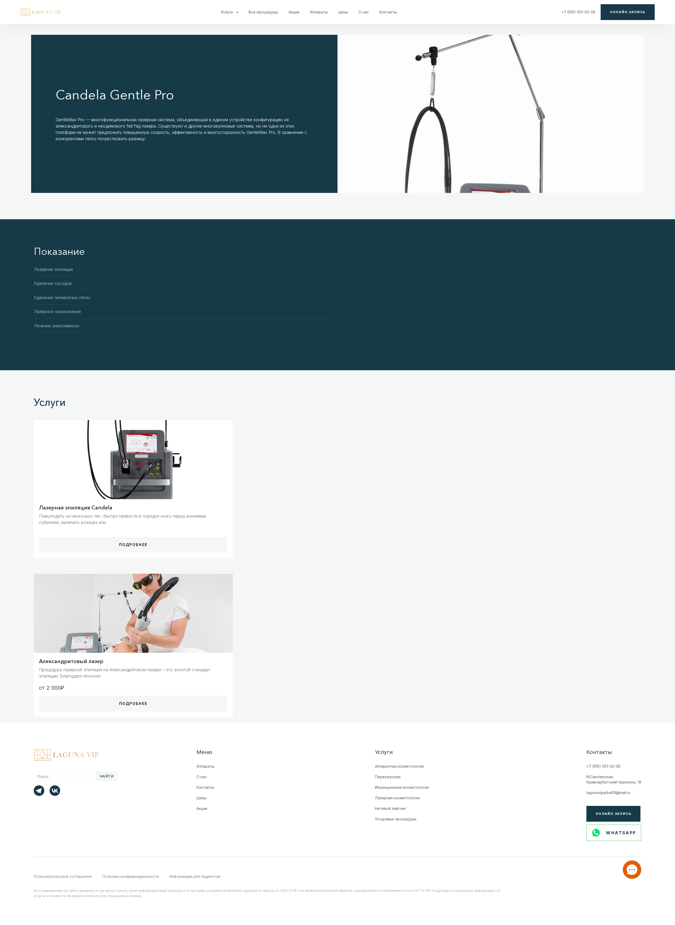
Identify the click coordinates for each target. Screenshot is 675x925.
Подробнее (133, 544)
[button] (229, 12)
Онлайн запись (627, 12)
